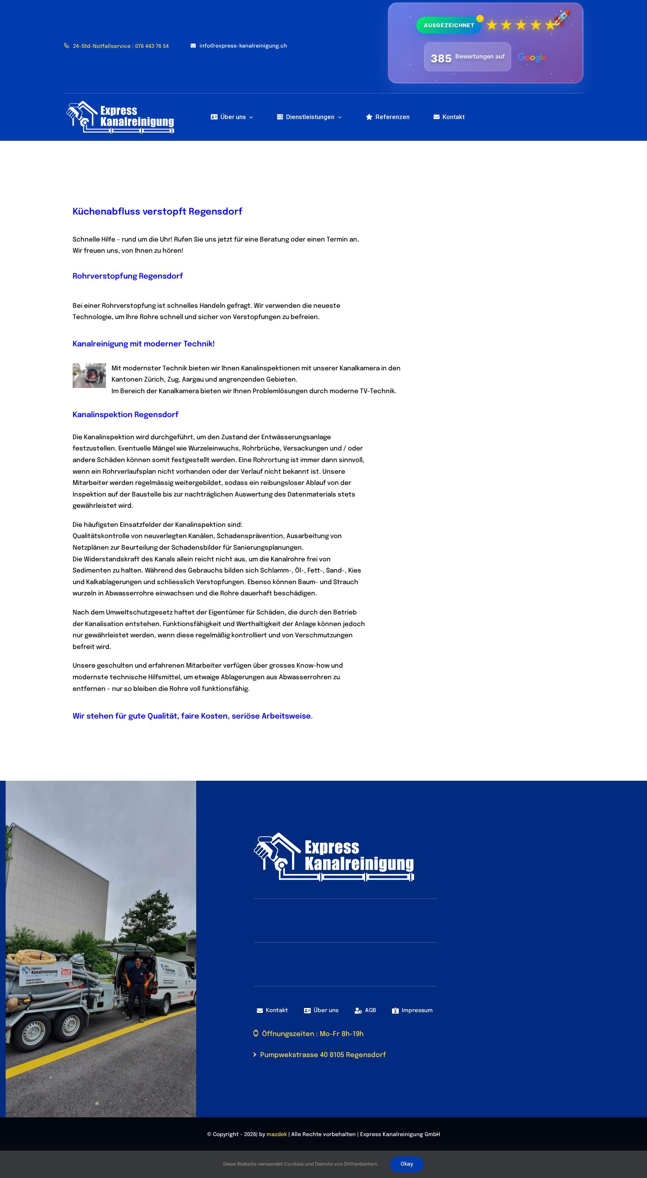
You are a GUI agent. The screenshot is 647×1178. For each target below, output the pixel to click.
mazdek (277, 1134)
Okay (407, 1164)
